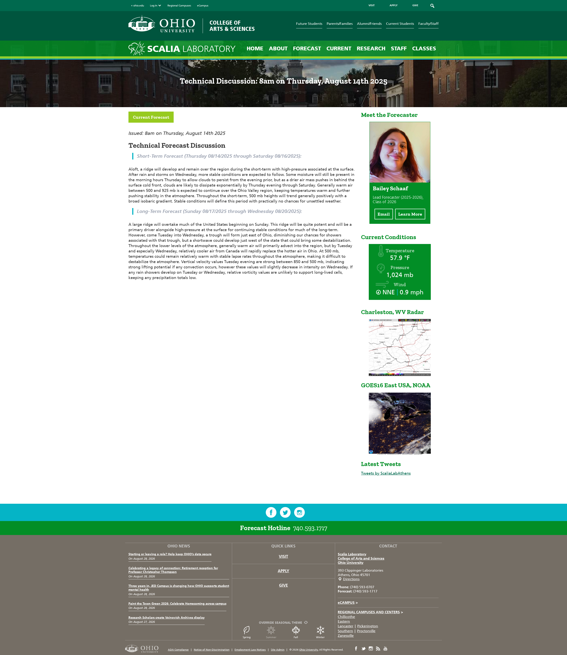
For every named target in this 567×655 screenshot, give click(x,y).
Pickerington (367, 626)
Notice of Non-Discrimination (211, 649)
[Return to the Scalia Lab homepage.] (137, 48)
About (278, 48)
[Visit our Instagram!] (299, 512)
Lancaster (345, 626)
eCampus (202, 5)
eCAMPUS (348, 602)
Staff (399, 48)
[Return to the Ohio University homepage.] (161, 24)
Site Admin (277, 649)
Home (255, 48)
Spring (246, 637)
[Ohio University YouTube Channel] (385, 648)
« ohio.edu (137, 5)
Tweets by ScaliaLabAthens (386, 473)
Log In (153, 5)
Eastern (344, 621)
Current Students (400, 24)
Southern (345, 631)
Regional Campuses (179, 5)
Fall (296, 637)
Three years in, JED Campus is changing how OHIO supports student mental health (178, 588)
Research (371, 48)
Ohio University (350, 563)
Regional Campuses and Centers (370, 612)
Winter (320, 637)
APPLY (394, 5)
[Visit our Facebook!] (271, 512)
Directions (351, 579)
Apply (283, 570)
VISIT (372, 5)
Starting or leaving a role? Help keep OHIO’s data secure (170, 554)
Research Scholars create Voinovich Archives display (166, 618)
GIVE (415, 5)
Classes (424, 48)
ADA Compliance (178, 649)
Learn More (410, 214)
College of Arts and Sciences (361, 558)
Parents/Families (340, 24)
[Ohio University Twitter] (363, 648)
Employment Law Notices (250, 649)
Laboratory (191, 48)
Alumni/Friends (369, 24)
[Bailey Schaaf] (399, 181)
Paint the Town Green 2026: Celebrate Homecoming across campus (177, 604)
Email (384, 214)
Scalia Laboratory (352, 554)
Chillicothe (346, 617)
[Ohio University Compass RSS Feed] (378, 648)
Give (283, 585)
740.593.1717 (310, 528)
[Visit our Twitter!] (285, 512)
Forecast (307, 48)
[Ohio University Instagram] (370, 648)
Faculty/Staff (428, 24)
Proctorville (366, 631)
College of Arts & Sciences (232, 26)
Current (338, 48)
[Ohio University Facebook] (356, 648)
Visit (283, 556)
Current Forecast (151, 117)
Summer (271, 637)
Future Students (309, 24)
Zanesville (346, 635)
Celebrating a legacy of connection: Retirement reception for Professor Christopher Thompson (173, 570)
